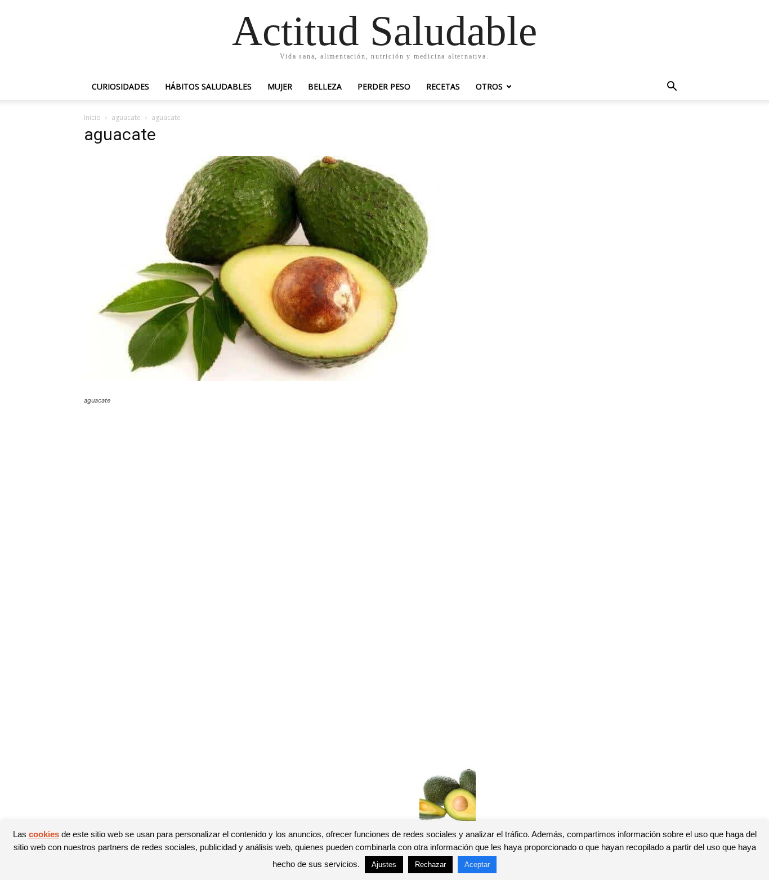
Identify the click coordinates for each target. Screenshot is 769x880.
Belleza (325, 86)
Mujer (279, 86)
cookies (44, 834)
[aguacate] (272, 378)
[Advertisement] (280, 496)
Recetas (443, 86)
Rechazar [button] (430, 864)
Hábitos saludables (208, 86)
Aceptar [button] (477, 864)
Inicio (92, 117)
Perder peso (383, 86)
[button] (671, 87)
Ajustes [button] (384, 864)
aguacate (126, 117)
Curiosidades (120, 86)
